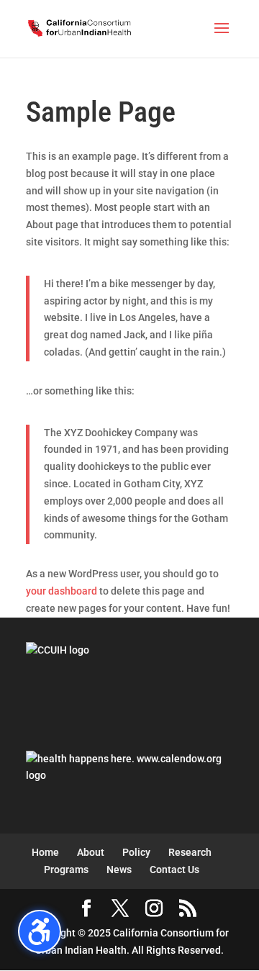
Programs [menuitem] (66, 869)
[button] (221, 37)
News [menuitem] (119, 869)
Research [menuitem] (190, 852)
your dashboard (61, 591)
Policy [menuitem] (136, 852)
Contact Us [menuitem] (174, 869)
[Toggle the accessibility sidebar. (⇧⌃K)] (39, 931)
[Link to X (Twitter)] (120, 909)
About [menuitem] (90, 852)
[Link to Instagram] (154, 909)
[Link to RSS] (187, 909)
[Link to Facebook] (86, 909)
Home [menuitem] (45, 852)
